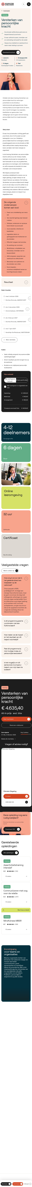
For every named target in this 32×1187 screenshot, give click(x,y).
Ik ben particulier (22, 380)
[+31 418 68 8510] (24, 4)
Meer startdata (10, 339)
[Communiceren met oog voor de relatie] (16, 894)
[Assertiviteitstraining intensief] (16, 869)
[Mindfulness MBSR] (16, 921)
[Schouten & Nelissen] (7, 4)
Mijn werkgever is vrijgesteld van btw (17, 386)
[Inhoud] (30, 1184)
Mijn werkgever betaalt (10, 380)
